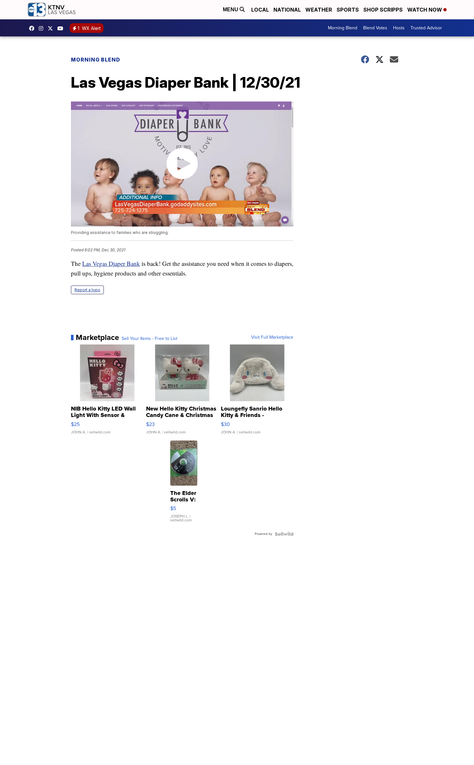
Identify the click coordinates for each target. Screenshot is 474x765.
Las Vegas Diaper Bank (111, 263)
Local (260, 9)
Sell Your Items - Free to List (149, 338)
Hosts (399, 27)
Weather (318, 9)
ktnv (42, 28)
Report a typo (87, 289)
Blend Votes (375, 27)
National (287, 9)
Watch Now (425, 9)
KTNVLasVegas (33, 28)
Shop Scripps (383, 9)
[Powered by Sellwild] (284, 534)
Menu (231, 9)
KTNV (52, 28)
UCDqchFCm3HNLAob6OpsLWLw (61, 28)
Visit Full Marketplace (272, 337)
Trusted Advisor (426, 27)
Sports (348, 9)
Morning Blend (342, 27)
